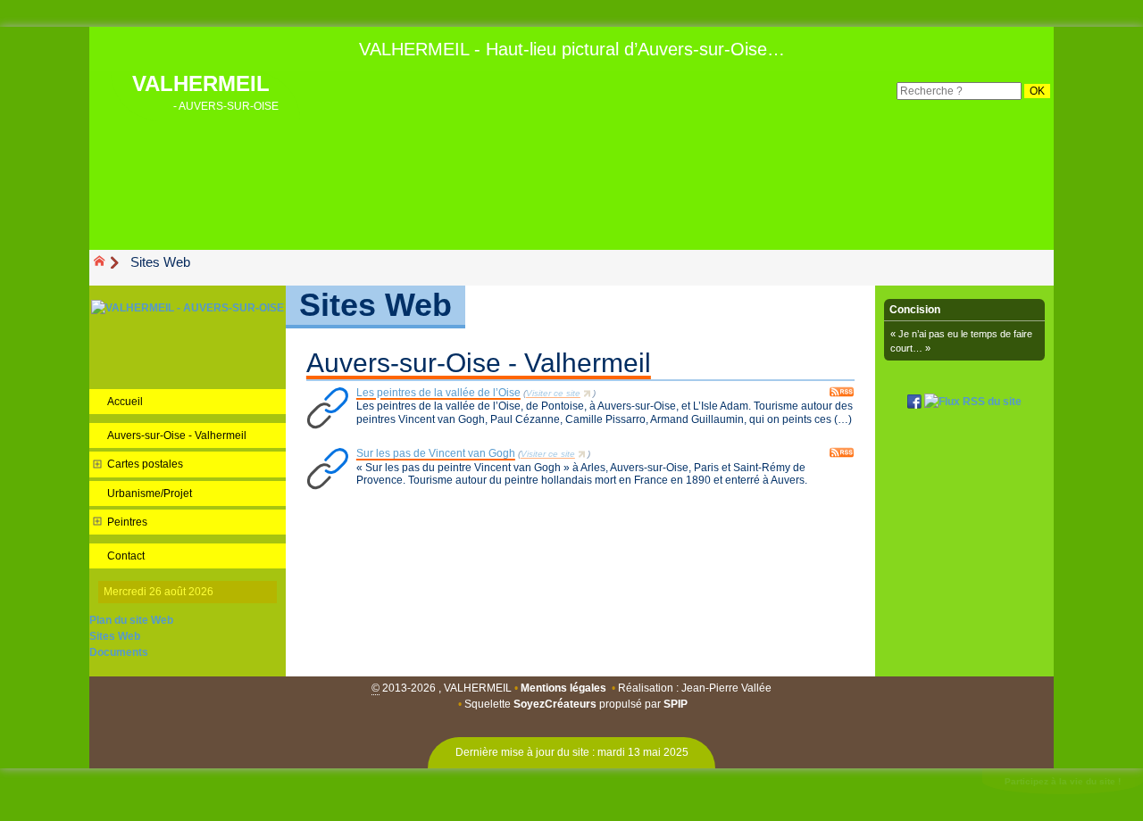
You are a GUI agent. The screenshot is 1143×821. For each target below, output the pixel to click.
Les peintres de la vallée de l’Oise (438, 392)
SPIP (675, 704)
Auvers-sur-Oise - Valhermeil (478, 362)
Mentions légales (563, 688)
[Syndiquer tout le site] (973, 400)
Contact (126, 556)
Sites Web (114, 636)
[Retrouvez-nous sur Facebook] (914, 400)
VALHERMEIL (205, 90)
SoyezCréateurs (555, 704)
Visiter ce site (553, 393)
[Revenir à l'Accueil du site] (107, 262)
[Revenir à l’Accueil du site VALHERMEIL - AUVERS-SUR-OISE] (187, 307)
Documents (118, 652)
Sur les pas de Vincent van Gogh (435, 453)
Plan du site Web (131, 620)
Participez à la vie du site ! (1063, 781)
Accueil (125, 401)
